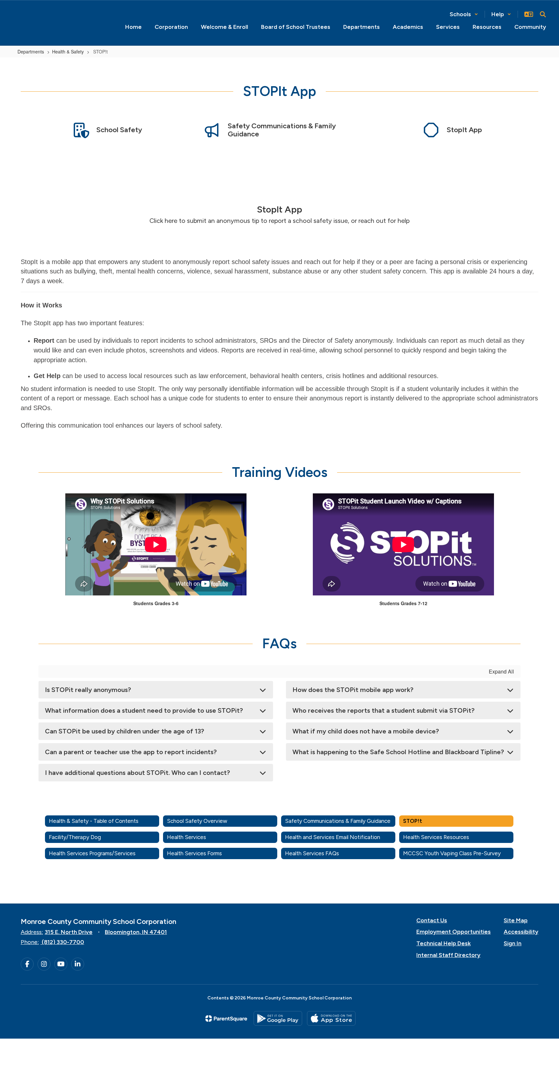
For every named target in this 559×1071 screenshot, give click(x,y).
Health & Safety (68, 51)
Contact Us (431, 920)
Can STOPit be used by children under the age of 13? (124, 731)
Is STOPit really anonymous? (88, 690)
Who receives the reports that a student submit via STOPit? (383, 710)
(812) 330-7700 (63, 942)
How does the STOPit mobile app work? (352, 690)
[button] (464, 14)
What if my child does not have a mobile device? (365, 731)
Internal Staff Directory (448, 955)
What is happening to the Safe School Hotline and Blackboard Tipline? (398, 752)
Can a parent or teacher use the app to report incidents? (131, 752)
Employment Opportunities (453, 931)
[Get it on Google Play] (278, 1018)
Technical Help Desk (443, 943)
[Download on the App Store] (331, 1018)
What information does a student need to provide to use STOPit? (144, 710)
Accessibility (521, 931)
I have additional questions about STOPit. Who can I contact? (137, 773)
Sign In (512, 943)
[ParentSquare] (226, 1018)
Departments (30, 51)
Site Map (516, 920)
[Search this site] (543, 14)
